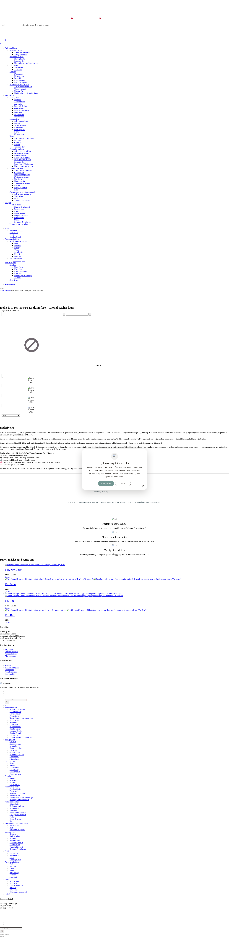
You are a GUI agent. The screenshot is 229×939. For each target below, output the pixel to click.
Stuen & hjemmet (16, 847)
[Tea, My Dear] (35, 565)
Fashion (13, 817)
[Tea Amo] (93, 579)
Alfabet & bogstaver (17, 710)
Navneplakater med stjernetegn (21, 718)
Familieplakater (15, 789)
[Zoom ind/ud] (1, 934)
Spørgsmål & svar (11, 652)
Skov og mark (15, 772)
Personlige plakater (12, 787)
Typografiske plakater (18, 815)
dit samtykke (108, 470)
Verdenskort (14, 720)
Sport (12, 858)
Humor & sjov (15, 808)
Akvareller (14, 746)
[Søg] (7, 702)
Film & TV (14, 735)
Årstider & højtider (12, 862)
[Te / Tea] (64, 594)
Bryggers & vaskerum (18, 849)
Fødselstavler (14, 716)
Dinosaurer (14, 725)
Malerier (13, 742)
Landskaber (14, 770)
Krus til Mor (14, 881)
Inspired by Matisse (17, 755)
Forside (2, 291)
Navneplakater (15, 714)
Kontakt (8, 665)
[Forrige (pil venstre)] (1, 936)
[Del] (6, 934)
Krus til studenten (16, 886)
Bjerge (12, 765)
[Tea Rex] (75, 610)
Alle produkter (10, 656)
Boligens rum (10, 832)
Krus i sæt (13, 890)
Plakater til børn (11, 707)
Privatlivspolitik (11, 672)
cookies (107, 467)
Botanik (13, 763)
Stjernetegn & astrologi (18, 892)
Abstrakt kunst (15, 744)
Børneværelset (15, 840)
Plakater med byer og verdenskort (17, 823)
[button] (22, 226)
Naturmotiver (10, 761)
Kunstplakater (10, 740)
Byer (11, 821)
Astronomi (14, 722)
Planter (12, 782)
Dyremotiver (14, 767)
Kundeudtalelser (11, 654)
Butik (6, 291)
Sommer (13, 866)
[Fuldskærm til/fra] (3, 934)
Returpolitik (9, 670)
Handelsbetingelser (12, 668)
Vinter (12, 870)
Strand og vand (15, 774)
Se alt (7, 705)
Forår (12, 864)
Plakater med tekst (11, 802)
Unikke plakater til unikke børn (21, 737)
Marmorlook (14, 757)
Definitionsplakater (17, 806)
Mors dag (13, 877)
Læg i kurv (97, 365)
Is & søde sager (15, 727)
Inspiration (9, 650)
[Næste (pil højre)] (3, 936)
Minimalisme (14, 759)
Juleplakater (14, 873)
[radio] (31, 344)
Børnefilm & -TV (16, 855)
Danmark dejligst (16, 748)
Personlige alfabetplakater (19, 800)
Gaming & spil (15, 733)
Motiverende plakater (18, 813)
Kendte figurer (15, 729)
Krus (9, 291)
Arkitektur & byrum (17, 830)
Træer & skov (15, 785)
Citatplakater (14, 804)
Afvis (123, 483)
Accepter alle (106, 483)
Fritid (7, 851)
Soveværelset (15, 845)
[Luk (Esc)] (8, 934)
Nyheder (8, 894)
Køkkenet (13, 834)
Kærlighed (14, 810)
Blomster (13, 778)
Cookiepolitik (10, 674)
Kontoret (13, 838)
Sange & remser (16, 819)
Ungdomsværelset (16, 843)
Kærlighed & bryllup (17, 793)
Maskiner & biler (16, 731)
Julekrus (13, 888)
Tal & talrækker (15, 712)
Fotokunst (13, 750)
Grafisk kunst (15, 752)
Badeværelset (15, 836)
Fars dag (13, 875)
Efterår (12, 868)
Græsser (13, 780)
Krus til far (14, 883)
